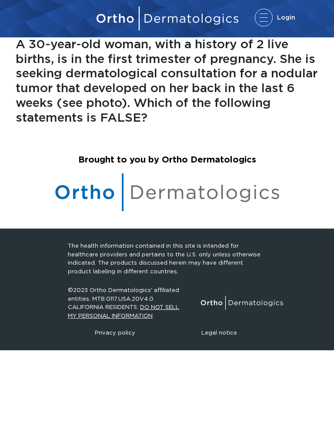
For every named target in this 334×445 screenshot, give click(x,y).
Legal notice (219, 332)
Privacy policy (115, 332)
